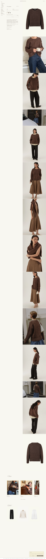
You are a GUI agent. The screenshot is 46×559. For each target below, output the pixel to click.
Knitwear (3, 6)
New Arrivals (3, 3)
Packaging (2, 13)
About (1, 12)
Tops (2, 4)
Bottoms (2, 5)
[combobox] (9, 9)
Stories (2, 7)
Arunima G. (8, 495)
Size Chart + (8, 28)
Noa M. (21, 495)
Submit (17, 15)
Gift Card (2, 10)
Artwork (2, 9)
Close (44, 558)
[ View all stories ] (23, 499)
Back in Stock (2, 11)
